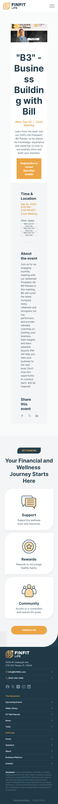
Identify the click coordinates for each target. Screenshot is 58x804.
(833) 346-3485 (15, 678)
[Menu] (52, 6)
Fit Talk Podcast (13, 714)
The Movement (13, 696)
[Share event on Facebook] (22, 415)
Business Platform (14, 757)
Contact (9, 763)
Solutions (10, 745)
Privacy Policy (39, 800)
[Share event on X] (29, 415)
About (8, 751)
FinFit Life (10, 733)
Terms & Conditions (22, 800)
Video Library (12, 708)
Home (8, 739)
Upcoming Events (14, 702)
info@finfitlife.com (17, 672)
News (8, 720)
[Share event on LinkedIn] (36, 415)
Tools (8, 726)
